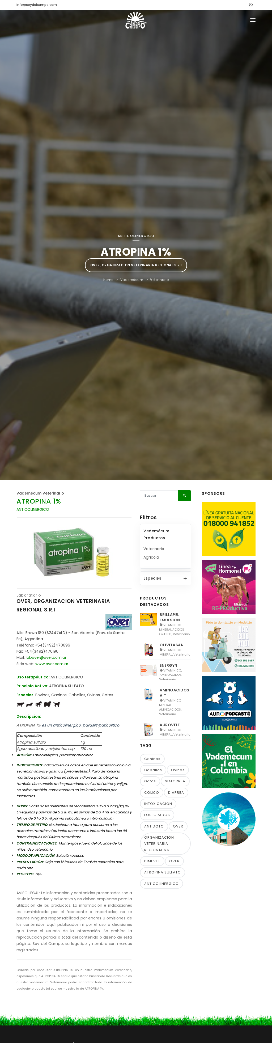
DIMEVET (152, 861)
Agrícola (151, 557)
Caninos (152, 758)
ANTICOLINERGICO (161, 883)
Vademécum (131, 279)
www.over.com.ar (51, 663)
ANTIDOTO (154, 826)
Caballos (153, 769)
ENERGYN (168, 665)
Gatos (150, 781)
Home (108, 279)
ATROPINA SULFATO (162, 872)
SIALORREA (175, 781)
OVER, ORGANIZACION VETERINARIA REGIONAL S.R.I (136, 265)
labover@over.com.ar (46, 657)
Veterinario (159, 279)
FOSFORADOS (157, 814)
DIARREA (176, 792)
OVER (178, 826)
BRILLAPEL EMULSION (170, 617)
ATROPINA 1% (38, 501)
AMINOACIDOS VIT (174, 692)
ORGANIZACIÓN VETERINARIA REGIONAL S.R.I (159, 843)
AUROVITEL (171, 725)
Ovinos (178, 769)
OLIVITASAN (172, 645)
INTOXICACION (158, 803)
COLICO (151, 792)
